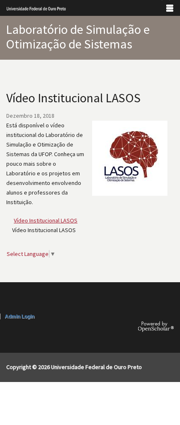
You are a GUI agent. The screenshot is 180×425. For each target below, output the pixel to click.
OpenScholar (156, 326)
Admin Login (19, 316)
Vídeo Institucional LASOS (45, 220)
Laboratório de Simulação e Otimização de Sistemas (78, 36)
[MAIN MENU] (169, 8)
